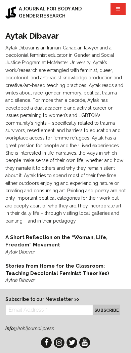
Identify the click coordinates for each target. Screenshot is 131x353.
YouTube (84, 342)
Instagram (59, 342)
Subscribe (106, 310)
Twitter (72, 342)
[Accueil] (10, 12)
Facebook (46, 342)
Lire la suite (65, 245)
